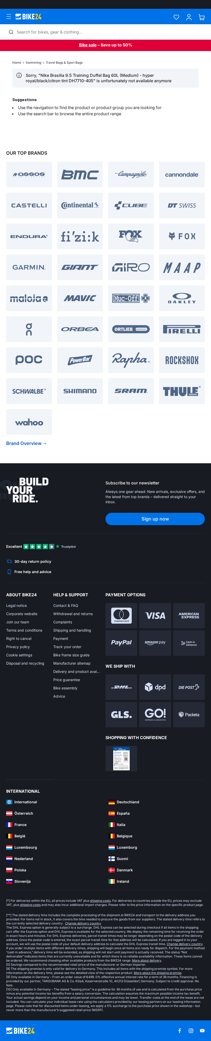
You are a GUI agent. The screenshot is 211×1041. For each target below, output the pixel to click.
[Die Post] (189, 687)
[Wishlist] (176, 17)
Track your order (67, 647)
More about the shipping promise (157, 973)
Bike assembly (65, 688)
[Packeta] (189, 715)
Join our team (17, 622)
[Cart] (201, 17)
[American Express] (189, 616)
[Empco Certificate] (121, 758)
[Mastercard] (121, 616)
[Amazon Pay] (155, 643)
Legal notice (16, 605)
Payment (60, 638)
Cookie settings (19, 655)
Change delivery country (83, 923)
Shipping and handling (72, 630)
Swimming (33, 62)
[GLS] (121, 715)
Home (16, 62)
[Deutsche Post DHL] (121, 687)
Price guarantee (66, 680)
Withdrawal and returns (73, 614)
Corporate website (21, 614)
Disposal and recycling (25, 663)
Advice (59, 696)
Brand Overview (24, 443)
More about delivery (146, 960)
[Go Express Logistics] (155, 715)
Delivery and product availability (76, 671)
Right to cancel (18, 638)
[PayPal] (121, 643)
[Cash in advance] (189, 643)
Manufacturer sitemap (72, 663)
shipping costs (100, 901)
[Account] (189, 17)
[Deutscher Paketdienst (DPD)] (155, 687)
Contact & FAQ (65, 605)
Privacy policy (18, 647)
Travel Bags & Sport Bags (64, 62)
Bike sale (87, 44)
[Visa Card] (155, 616)
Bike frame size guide (71, 655)
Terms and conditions (24, 630)
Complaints (62, 622)
